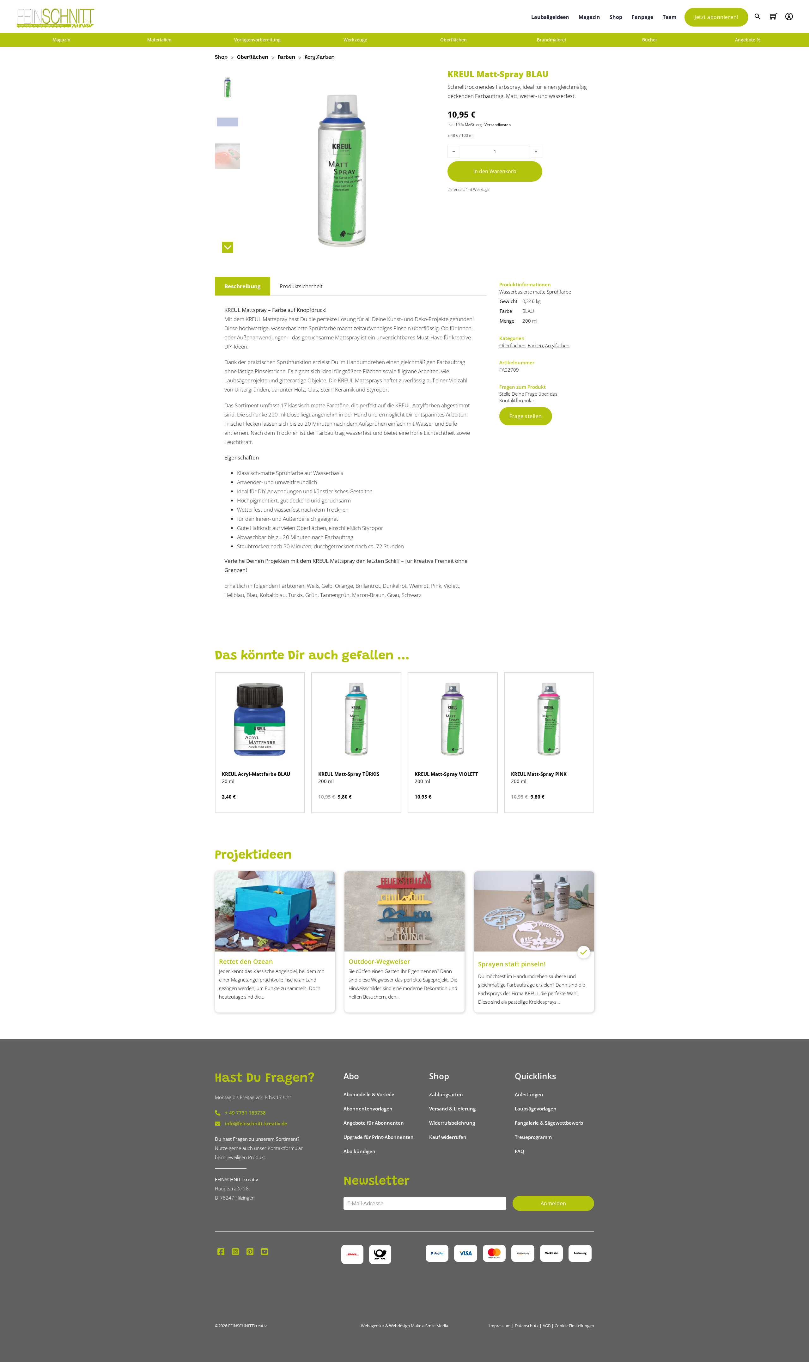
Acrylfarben (320, 57)
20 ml (228, 781)
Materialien (159, 40)
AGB (546, 1326)
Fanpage (642, 17)
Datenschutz (526, 1326)
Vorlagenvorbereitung (257, 40)
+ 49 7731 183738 (245, 1113)
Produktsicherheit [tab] (301, 286)
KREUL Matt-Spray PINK (539, 774)
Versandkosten (497, 124)
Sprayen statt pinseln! (512, 964)
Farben (286, 57)
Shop (616, 17)
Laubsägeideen (550, 17)
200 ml (529, 321)
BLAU (528, 311)
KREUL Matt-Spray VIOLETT (446, 774)
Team (670, 17)
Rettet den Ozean (246, 961)
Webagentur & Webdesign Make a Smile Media (404, 1326)
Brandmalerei (551, 40)
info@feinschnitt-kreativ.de (256, 1123)
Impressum (500, 1326)
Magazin (589, 17)
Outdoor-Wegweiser (379, 961)
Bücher (649, 40)
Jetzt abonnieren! (716, 17)
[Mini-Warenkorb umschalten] (773, 16)
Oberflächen (453, 40)
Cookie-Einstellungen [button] (574, 1326)
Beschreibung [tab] (242, 286)
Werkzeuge (355, 40)
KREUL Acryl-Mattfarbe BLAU (256, 774)
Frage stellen (525, 416)
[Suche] (758, 17)
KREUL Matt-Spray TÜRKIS (348, 774)
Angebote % (747, 40)
